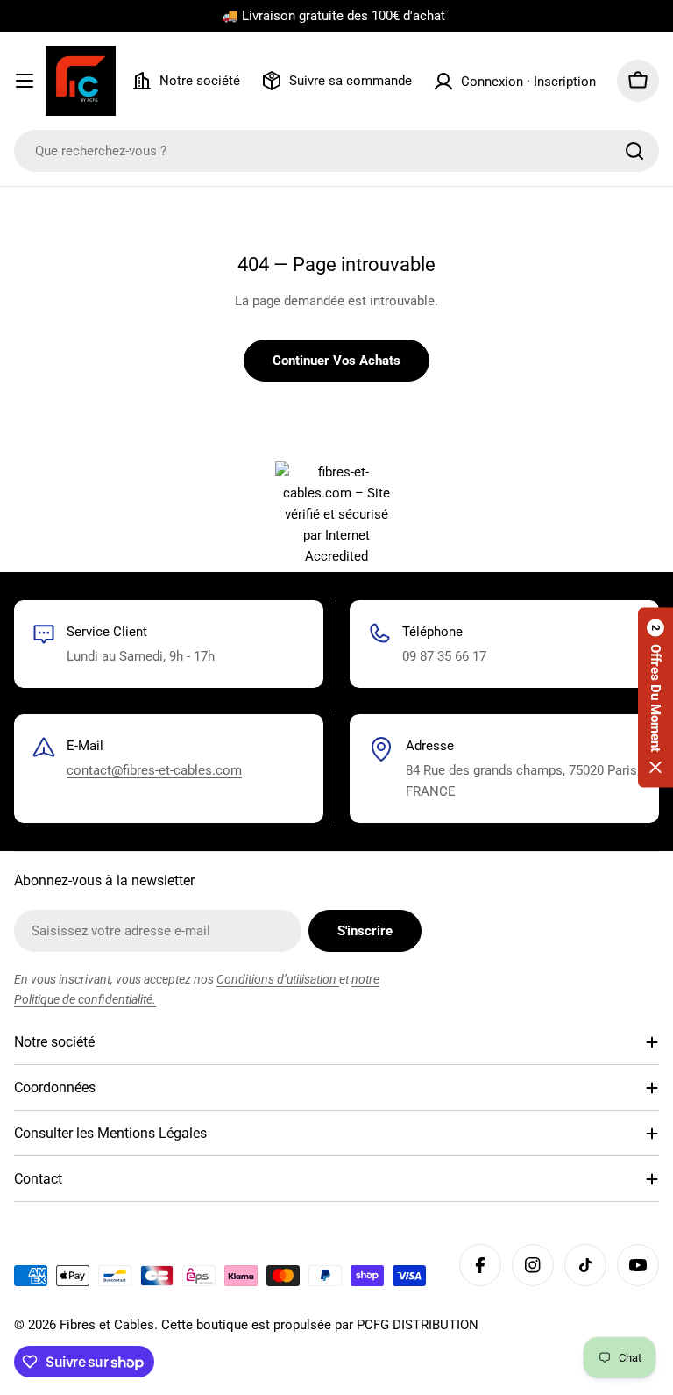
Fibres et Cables (107, 1325)
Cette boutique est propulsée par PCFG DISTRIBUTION (319, 1325)
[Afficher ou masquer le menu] (24, 80)
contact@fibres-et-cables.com (154, 770)
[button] (655, 698)
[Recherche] (634, 150)
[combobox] (336, 151)
